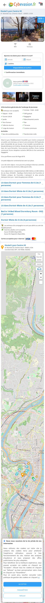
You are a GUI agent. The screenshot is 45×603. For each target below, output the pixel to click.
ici (39, 577)
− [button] (41, 277)
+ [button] (41, 273)
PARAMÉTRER (22, 590)
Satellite (39, 260)
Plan (39, 254)
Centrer (39, 264)
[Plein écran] (41, 282)
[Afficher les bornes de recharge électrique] (39, 269)
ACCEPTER (22, 584)
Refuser (23, 596)
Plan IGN (39, 257)
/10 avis (41, 19)
